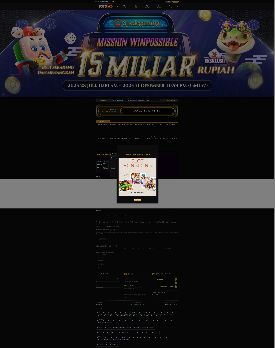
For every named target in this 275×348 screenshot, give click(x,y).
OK (137, 200)
